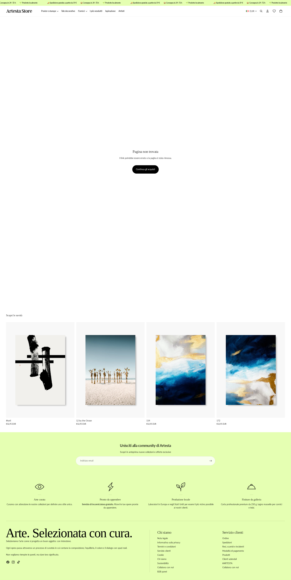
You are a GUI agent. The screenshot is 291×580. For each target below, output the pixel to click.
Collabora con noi (165, 567)
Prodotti (226, 555)
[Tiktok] (18, 562)
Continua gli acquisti (145, 169)
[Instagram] (13, 562)
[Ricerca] (261, 11)
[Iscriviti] (210, 461)
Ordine (225, 538)
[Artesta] (22, 11)
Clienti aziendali (229, 559)
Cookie (160, 555)
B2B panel (162, 571)
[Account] (267, 11)
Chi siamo (161, 559)
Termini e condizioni (166, 546)
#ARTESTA (227, 563)
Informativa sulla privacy (168, 542)
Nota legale (162, 538)
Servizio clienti (164, 551)
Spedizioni (227, 542)
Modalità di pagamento (233, 551)
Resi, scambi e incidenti (233, 546)
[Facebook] (8, 562)
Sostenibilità (163, 563)
